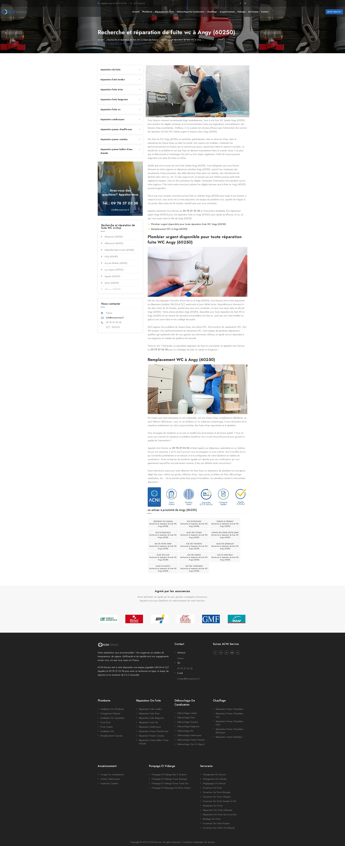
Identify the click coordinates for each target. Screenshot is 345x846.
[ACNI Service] (14, 12)
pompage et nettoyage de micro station (171, 787)
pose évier (105, 722)
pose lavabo (106, 726)
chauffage (212, 11)
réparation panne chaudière (229, 709)
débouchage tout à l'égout (190, 744)
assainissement (227, 11)
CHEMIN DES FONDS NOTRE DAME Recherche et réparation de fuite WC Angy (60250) (225, 535)
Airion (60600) (112, 282)
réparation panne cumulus (113, 139)
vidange (241, 11)
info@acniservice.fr (120, 209)
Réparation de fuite (148, 701)
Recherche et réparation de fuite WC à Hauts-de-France (133, 39)
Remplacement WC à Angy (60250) (169, 229)
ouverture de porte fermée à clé (219, 801)
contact (264, 11)
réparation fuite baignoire (114, 99)
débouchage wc (185, 730)
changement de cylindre (215, 779)
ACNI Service (154, 842)
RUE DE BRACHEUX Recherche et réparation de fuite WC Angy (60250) (163, 535)
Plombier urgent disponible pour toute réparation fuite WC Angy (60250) (188, 224)
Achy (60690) (111, 256)
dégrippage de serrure (214, 783)
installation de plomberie (112, 709)
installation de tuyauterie (112, 718)
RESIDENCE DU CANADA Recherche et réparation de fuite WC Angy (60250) (163, 523)
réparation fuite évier (111, 89)
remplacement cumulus (111, 735)
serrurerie (253, 11)
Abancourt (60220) (114, 236)
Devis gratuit (334, 12)
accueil (135, 11)
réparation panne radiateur (229, 737)
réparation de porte (213, 805)
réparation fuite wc (110, 109)
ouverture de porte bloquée (217, 792)
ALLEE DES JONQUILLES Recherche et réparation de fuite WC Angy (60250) (225, 546)
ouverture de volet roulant (216, 823)
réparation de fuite (164, 11)
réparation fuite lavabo (112, 79)
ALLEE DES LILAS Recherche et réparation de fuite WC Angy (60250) (163, 557)
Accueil (101, 39)
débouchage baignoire (188, 726)
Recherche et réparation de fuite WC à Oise (181, 39)
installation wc (107, 731)
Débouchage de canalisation (185, 703)
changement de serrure (214, 774)
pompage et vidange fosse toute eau (170, 783)
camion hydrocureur (110, 779)
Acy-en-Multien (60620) (116, 263)
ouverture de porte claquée (217, 796)
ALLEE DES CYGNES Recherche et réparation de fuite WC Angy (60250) (194, 535)
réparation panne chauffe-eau (116, 129)
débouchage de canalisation (190, 11)
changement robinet (110, 713)
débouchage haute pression (191, 739)
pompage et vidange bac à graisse (169, 774)
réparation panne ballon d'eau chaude (116, 151)
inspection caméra (109, 783)
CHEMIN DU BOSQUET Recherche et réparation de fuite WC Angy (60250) (225, 523)
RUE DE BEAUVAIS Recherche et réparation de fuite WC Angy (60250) (194, 523)
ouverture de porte (212, 787)
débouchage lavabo (187, 713)
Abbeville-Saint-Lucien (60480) (119, 249)
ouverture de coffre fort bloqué (219, 827)
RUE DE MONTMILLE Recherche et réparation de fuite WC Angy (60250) (225, 557)
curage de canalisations (112, 774)
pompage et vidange (162, 766)
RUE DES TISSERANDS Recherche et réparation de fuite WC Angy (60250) (194, 568)
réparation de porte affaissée (217, 810)
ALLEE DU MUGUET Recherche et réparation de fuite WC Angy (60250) (163, 568)
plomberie (147, 11)
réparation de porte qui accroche (220, 814)
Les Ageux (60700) (114, 269)
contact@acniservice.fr (188, 678)
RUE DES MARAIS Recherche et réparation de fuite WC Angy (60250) (194, 557)
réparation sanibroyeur (112, 119)
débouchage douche (187, 722)
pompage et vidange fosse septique (169, 779)
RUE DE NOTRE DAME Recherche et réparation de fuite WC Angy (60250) (163, 546)
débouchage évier (186, 717)
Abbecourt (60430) (114, 243)
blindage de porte (212, 819)
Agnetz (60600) (112, 276)
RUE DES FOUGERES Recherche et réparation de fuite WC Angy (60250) (194, 546)
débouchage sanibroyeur (189, 735)
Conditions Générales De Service (199, 842)
